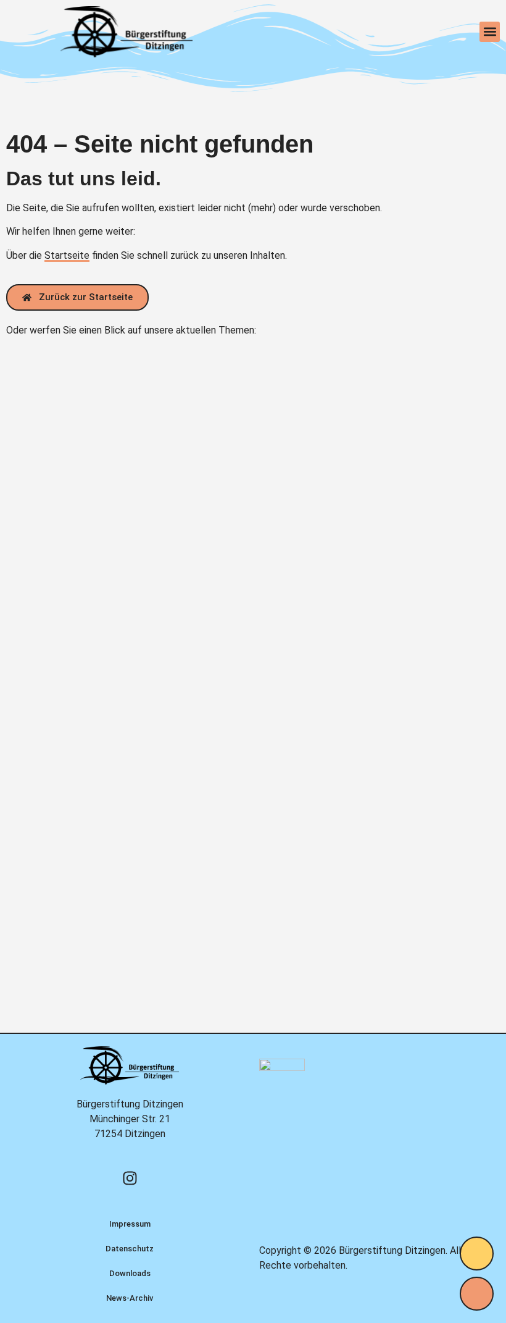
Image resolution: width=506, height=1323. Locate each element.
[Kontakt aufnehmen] (477, 1294)
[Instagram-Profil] (129, 1177)
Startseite (66, 255)
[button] (489, 32)
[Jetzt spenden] (477, 1253)
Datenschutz (130, 1248)
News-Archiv (129, 1298)
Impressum (130, 1223)
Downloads (130, 1273)
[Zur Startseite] (126, 31)
